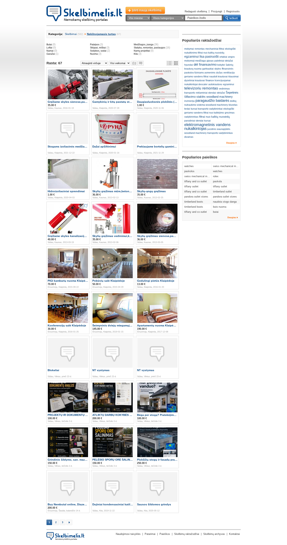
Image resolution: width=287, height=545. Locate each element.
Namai (49, 50)
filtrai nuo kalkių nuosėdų (214, 116)
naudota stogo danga (225, 201)
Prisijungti (216, 11)
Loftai (49, 47)
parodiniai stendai (193, 120)
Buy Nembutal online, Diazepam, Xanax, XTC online (68, 504)
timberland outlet (222, 191)
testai (187, 108)
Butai (49, 44)
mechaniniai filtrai (214, 48)
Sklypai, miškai (98, 47)
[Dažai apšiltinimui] (113, 129)
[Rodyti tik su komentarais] (141, 63)
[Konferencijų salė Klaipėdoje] (68, 308)
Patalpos (94, 44)
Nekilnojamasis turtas (101, 34)
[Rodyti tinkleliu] (176, 63)
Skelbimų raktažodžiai (186, 533)
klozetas (233, 105)
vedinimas (224, 88)
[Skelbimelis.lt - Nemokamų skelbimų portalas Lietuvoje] (84, 14)
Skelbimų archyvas (214, 533)
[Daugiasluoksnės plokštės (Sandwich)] (157, 84)
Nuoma (94, 54)
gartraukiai (208, 68)
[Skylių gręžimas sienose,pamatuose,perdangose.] (157, 218)
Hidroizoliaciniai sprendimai (66, 191)
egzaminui (228, 84)
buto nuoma (219, 206)
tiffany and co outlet (195, 181)
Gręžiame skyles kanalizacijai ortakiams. (68, 236)
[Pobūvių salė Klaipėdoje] (113, 263)
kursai (207, 120)
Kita (136, 54)
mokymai (189, 48)
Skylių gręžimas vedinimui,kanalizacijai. (112, 236)
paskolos (189, 171)
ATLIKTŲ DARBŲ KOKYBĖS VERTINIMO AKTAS (112, 415)
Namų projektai (142, 50)
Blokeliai (53, 370)
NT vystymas (101, 370)
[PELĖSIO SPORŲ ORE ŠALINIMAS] (113, 442)
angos (231, 56)
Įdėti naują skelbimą (146, 10)
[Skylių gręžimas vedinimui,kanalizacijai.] (113, 218)
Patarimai (150, 533)
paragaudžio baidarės (212, 101)
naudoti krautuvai (218, 76)
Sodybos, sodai (98, 50)
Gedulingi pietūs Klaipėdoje (155, 280)
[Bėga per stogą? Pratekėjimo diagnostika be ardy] (157, 397)
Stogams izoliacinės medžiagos (68, 146)
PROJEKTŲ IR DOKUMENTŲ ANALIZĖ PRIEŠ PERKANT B (68, 415)
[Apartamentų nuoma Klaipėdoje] (157, 308)
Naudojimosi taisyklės (128, 533)
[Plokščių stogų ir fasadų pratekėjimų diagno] (157, 442)
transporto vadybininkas (220, 133)
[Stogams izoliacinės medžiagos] (68, 129)
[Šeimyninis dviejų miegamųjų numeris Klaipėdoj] (113, 308)
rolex (215, 176)
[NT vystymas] (113, 353)
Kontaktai (234, 533)
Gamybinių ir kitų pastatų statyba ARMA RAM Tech (112, 101)
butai (215, 211)
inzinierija (189, 101)
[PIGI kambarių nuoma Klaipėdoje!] (68, 263)
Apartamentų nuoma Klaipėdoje (157, 325)
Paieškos (165, 533)
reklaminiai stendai (206, 92)
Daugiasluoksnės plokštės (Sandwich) (157, 101)
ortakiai (223, 56)
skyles (217, 68)
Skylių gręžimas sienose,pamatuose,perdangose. (157, 236)
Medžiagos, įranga (143, 44)
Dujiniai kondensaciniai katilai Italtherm (112, 504)
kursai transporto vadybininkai (207, 108)
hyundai (188, 64)
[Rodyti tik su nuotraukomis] (134, 63)
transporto (189, 92)
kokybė (221, 64)
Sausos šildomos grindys (154, 504)
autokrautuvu (215, 84)
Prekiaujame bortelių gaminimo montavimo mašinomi (157, 146)
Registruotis (233, 11)
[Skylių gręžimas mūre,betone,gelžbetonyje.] (113, 174)
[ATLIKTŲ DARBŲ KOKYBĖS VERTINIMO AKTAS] (113, 397)
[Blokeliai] (68, 353)
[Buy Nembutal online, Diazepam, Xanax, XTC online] (68, 487)
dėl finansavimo (205, 64)
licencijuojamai (223, 80)
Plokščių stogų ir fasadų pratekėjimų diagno (157, 459)
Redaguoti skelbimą (196, 11)
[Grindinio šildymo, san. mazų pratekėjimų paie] (68, 442)
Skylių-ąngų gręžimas (151, 191)
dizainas (188, 137)
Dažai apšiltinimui (104, 146)
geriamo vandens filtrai (196, 76)
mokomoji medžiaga (195, 60)
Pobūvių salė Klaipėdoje (108, 280)
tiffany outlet (191, 186)
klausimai (233, 76)
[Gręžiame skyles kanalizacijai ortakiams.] (68, 218)
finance (210, 80)
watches (189, 166)
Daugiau (230, 143)
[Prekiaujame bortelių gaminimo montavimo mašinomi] (157, 129)
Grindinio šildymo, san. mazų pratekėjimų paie (68, 459)
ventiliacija (229, 72)
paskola (217, 181)
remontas (200, 48)
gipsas (210, 60)
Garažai (50, 54)
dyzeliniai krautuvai (194, 80)
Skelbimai (71, 34)
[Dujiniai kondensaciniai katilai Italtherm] (113, 487)
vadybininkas (191, 116)
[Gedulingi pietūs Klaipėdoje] (157, 263)
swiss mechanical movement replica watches (226, 166)
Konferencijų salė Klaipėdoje (67, 325)
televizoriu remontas (201, 88)
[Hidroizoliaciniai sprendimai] (68, 174)
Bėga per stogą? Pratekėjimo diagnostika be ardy (157, 415)
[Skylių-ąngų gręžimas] (157, 174)
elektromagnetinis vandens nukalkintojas (207, 126)
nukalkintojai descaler (196, 84)
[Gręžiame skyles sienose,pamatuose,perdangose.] (68, 84)
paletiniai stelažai (223, 60)
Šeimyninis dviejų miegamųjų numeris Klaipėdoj (112, 325)
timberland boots (193, 201)
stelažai (221, 92)
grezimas (229, 112)
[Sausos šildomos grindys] (157, 487)
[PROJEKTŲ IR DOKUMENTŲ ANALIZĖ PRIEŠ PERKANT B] (68, 397)
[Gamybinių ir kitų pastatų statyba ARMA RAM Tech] (113, 84)
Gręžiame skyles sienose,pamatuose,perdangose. (68, 101)
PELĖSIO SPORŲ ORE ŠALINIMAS (112, 459)
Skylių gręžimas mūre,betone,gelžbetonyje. (112, 191)
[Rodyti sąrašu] (169, 63)
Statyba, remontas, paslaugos (149, 47)
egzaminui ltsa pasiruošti (201, 56)
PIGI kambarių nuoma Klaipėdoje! (68, 280)
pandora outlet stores (196, 196)
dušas (219, 72)
